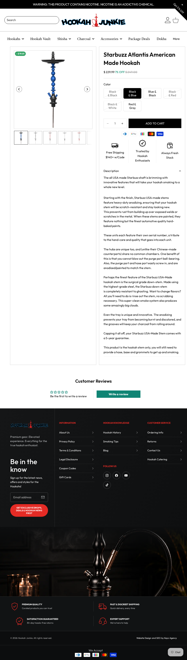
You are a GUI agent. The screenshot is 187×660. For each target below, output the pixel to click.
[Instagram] (107, 475)
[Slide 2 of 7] (35, 137)
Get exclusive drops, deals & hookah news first (29, 510)
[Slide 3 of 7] (50, 137)
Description (111, 171)
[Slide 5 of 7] (79, 137)
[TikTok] (107, 485)
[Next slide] (88, 90)
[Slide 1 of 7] (21, 137)
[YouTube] (126, 475)
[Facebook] (116, 475)
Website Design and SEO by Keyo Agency (156, 638)
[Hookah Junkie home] (29, 424)
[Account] (168, 20)
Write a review (118, 394)
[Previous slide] (18, 90)
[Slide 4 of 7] (64, 137)
